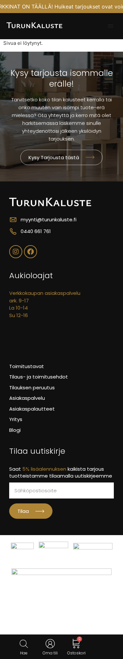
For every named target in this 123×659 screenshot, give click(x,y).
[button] (110, 26)
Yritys (15, 419)
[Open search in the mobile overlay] (24, 644)
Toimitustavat (26, 366)
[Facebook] (30, 251)
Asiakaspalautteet (32, 408)
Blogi (15, 430)
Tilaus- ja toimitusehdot (38, 376)
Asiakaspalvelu (27, 398)
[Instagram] (15, 251)
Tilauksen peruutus (32, 387)
